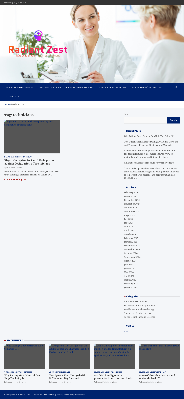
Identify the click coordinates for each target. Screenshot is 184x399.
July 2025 (128, 219)
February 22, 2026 (12, 382)
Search (127, 114)
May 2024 (129, 272)
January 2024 (130, 287)
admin (19, 167)
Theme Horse (48, 394)
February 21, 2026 (57, 382)
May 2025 (129, 226)
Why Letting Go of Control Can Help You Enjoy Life (149, 136)
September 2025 (132, 211)
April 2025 (129, 230)
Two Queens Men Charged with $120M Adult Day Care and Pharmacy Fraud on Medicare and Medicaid (68, 379)
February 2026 (131, 192)
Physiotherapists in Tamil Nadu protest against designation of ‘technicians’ (29, 162)
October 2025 (130, 207)
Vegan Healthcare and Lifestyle (113, 87)
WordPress (80, 394)
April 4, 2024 (9, 167)
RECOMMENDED (14, 340)
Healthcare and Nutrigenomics (20, 87)
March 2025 (130, 234)
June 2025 (129, 223)
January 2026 (130, 196)
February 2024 (131, 283)
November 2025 (132, 204)
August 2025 (130, 215)
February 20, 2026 (146, 382)
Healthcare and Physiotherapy (80, 87)
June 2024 (129, 268)
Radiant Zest (25, 394)
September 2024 (132, 257)
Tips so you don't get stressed (138, 313)
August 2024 (130, 261)
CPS (126, 331)
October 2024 (131, 253)
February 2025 (131, 238)
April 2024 (129, 276)
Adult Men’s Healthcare (50, 87)
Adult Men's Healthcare (135, 301)
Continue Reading (13, 179)
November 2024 (132, 249)
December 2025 (132, 200)
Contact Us (11, 96)
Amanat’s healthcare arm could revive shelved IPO (149, 163)
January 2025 (130, 242)
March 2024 (130, 280)
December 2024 (132, 245)
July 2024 (128, 264)
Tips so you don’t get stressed (147, 87)
